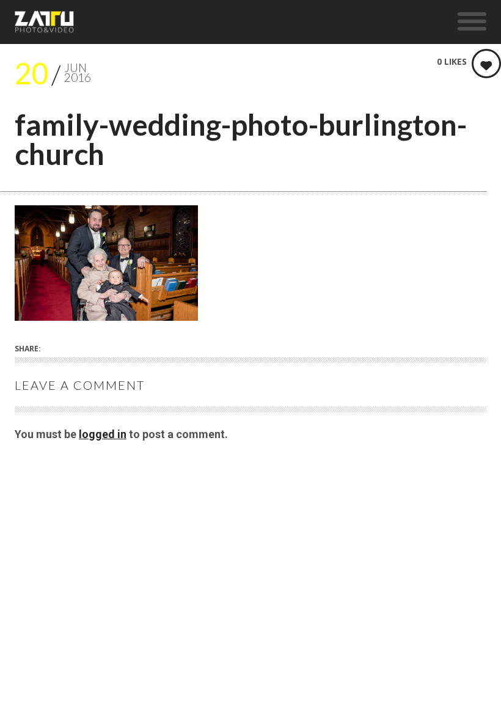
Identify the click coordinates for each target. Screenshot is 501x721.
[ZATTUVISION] (44, 22)
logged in (102, 434)
